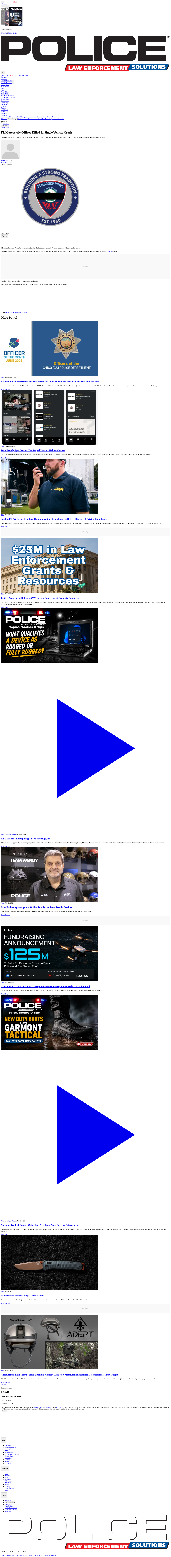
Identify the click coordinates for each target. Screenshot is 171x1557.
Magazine (16, 117)
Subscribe (4, 33)
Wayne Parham (12, 834)
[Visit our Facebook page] (2, 1392)
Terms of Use (14, 1555)
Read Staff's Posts (6, 162)
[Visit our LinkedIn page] (6, 1392)
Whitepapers (23, 117)
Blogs (11, 117)
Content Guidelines (39, 119)
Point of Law (5, 92)
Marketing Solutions (51, 119)
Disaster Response (6, 81)
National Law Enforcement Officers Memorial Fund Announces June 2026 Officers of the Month (50, 381)
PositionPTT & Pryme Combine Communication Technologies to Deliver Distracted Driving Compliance (54, 519)
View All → (4, 1384)
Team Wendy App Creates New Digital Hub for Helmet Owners (33, 450)
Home (3, 127)
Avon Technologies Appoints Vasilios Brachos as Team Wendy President (37, 907)
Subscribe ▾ (5, 6)
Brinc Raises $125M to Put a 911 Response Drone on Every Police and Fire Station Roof (45, 986)
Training (3, 106)
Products (40, 117)
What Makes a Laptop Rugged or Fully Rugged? (25, 838)
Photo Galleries (47, 117)
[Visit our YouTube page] (8, 1392)
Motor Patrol (9, 312)
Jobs (53, 117)
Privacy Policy (5, 1555)
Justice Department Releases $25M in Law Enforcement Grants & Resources (40, 598)
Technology (4, 102)
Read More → (5, 389)
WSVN (109, 251)
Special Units (5, 99)
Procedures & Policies (8, 95)
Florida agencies (18, 312)
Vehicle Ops (4, 110)
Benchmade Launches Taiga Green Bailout (22, 1295)
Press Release (29, 119)
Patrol (2, 88)
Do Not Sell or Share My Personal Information (41, 1555)
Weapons (4, 113)
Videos (23, 2)
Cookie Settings (12, 119)
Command (4, 77)
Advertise (4, 119)
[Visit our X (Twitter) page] (4, 1392)
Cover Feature (8, 2)
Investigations (5, 85)
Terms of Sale (22, 1555)
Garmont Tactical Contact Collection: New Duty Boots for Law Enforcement (40, 1225)
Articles (19, 2)
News (15, 2)
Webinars (29, 2)
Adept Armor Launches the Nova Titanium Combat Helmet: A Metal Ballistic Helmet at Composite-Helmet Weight (59, 1374)
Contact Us (21, 119)
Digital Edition (12, 33)
